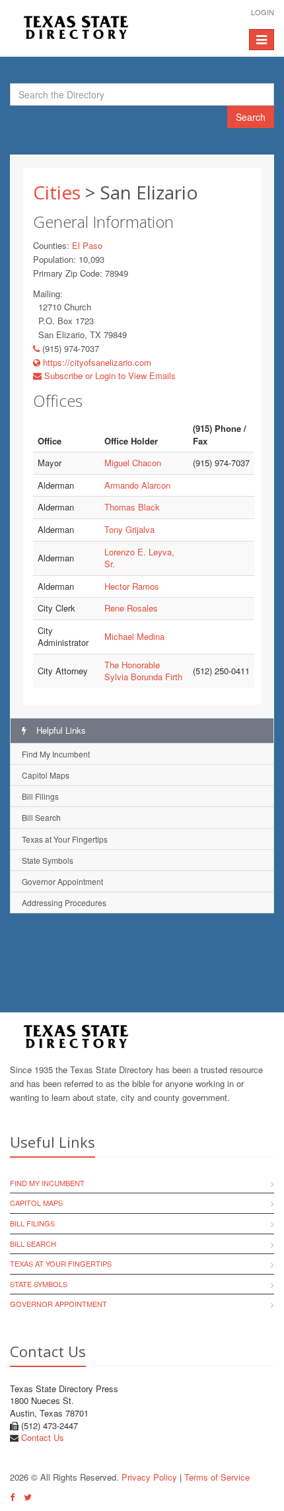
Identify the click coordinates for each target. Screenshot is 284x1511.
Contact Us (42, 1437)
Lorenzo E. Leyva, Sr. (139, 558)
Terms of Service (217, 1477)
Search (251, 116)
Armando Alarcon (137, 485)
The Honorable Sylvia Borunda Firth (143, 671)
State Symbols (47, 860)
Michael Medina (134, 636)
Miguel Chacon (132, 462)
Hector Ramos (131, 586)
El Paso (87, 245)
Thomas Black (132, 507)
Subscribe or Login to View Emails (109, 375)
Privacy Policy (149, 1477)
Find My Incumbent (56, 753)
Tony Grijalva (129, 529)
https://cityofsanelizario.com (95, 362)
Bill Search (41, 817)
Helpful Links (60, 730)
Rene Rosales (131, 608)
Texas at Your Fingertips (65, 839)
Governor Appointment (62, 881)
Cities (57, 192)
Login (262, 12)
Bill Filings (40, 796)
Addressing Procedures (64, 902)
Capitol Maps (45, 775)
